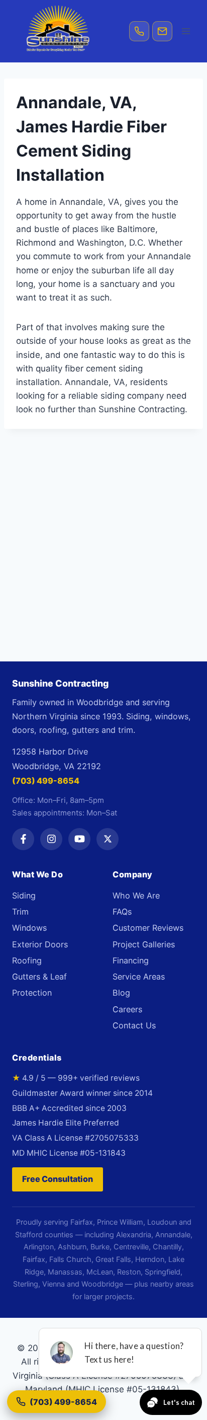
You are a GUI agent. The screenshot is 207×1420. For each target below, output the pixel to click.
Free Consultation (57, 1179)
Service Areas (139, 976)
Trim (20, 912)
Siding (24, 895)
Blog (121, 993)
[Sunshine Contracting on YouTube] (79, 839)
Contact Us (134, 1025)
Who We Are (136, 895)
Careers (127, 1009)
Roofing (27, 960)
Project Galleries (144, 944)
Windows (29, 928)
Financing (131, 960)
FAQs (122, 912)
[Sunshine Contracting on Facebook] (23, 839)
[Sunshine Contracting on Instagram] (51, 839)
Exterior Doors (40, 944)
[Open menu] (185, 31)
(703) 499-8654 (45, 781)
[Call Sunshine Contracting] (139, 31)
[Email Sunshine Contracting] (162, 31)
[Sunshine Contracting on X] (107, 839)
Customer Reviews (148, 928)
